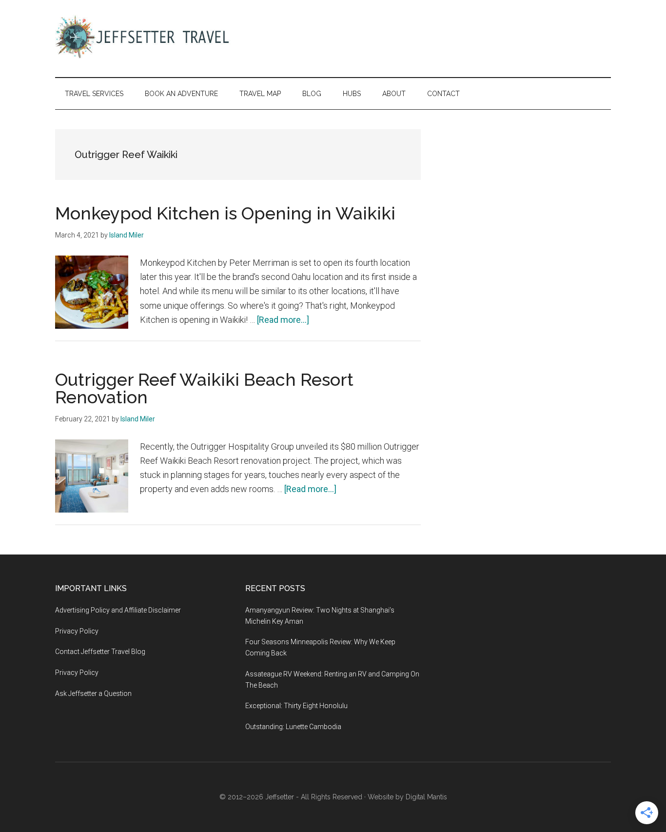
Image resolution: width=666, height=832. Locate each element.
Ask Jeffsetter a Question (93, 693)
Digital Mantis (426, 797)
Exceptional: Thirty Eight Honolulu (296, 706)
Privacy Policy (76, 631)
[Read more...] (283, 320)
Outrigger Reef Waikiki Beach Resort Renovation (204, 388)
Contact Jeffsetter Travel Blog (100, 651)
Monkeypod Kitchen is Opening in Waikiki (225, 213)
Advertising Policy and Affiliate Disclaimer (118, 610)
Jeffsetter (279, 797)
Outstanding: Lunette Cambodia (293, 727)
